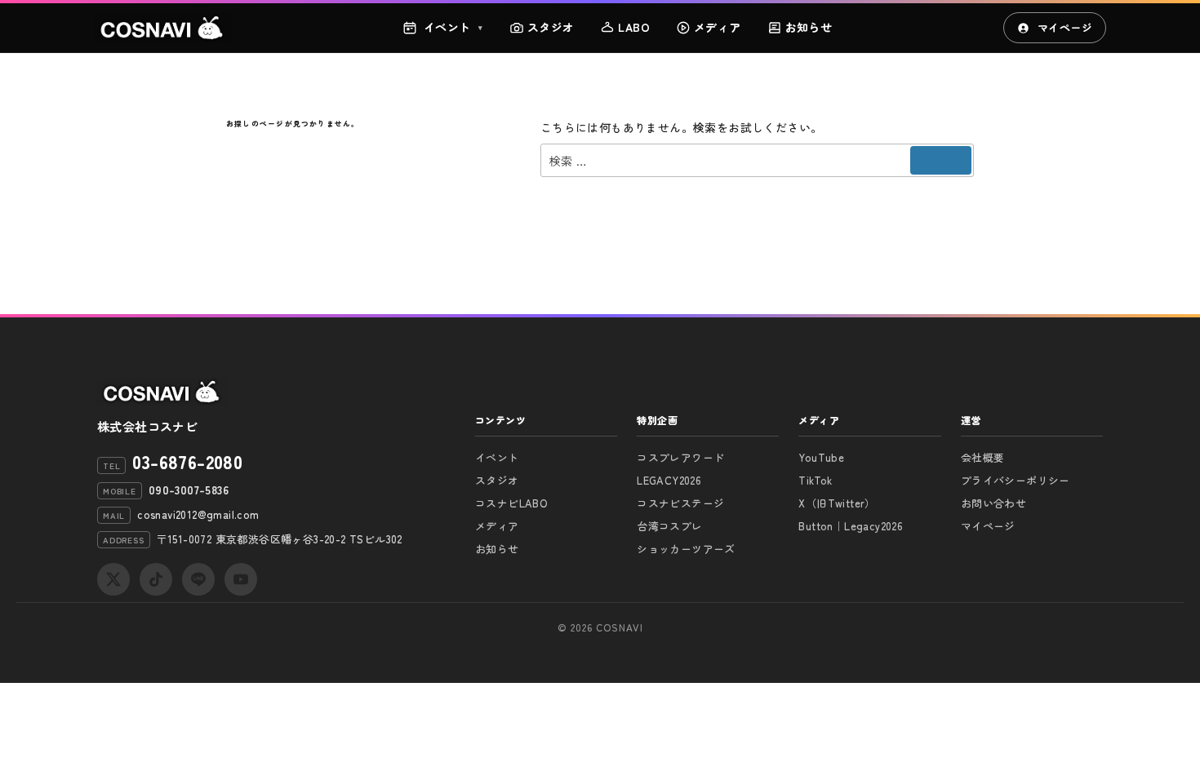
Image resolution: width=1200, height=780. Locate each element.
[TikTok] (156, 579)
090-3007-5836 (189, 489)
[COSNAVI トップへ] (162, 27)
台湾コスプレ (669, 526)
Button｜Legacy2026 (850, 526)
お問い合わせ (993, 503)
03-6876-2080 (187, 461)
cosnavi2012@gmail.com (198, 514)
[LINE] (198, 579)
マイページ (1065, 27)
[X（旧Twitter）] (113, 579)
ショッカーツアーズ (686, 548)
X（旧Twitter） (836, 503)
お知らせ (809, 27)
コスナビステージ (680, 503)
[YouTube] (240, 579)
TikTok (815, 480)
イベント (453, 27)
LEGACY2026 (669, 480)
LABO (634, 27)
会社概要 (983, 457)
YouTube (821, 457)
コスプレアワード (680, 457)
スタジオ (551, 27)
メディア (717, 27)
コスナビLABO (511, 503)
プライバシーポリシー (1015, 480)
